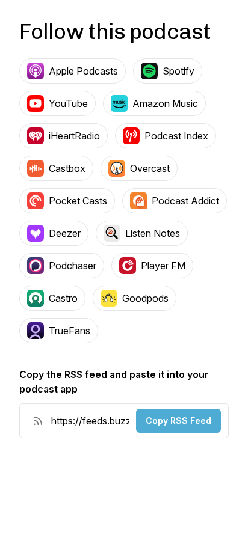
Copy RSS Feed (178, 420)
